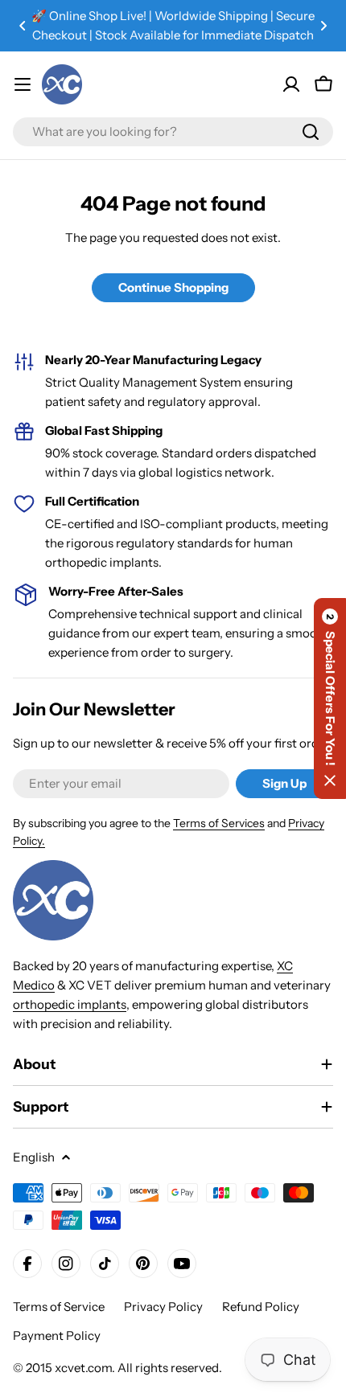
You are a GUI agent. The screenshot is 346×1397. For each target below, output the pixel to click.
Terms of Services (219, 823)
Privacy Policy (163, 1306)
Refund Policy (260, 1306)
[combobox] (173, 131)
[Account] (291, 84)
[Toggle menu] (22, 84)
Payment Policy (57, 1335)
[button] (22, 25)
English (34, 1157)
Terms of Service (59, 1306)
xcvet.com (83, 1367)
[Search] (310, 131)
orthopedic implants (69, 1004)
